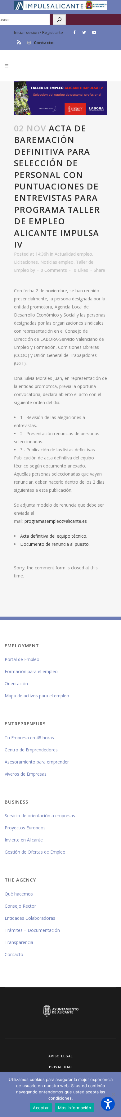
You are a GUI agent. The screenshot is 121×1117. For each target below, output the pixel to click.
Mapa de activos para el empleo (37, 696)
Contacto (44, 42)
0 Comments (54, 270)
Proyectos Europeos (25, 828)
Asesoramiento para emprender (37, 762)
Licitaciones (26, 262)
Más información (74, 1107)
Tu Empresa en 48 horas (29, 738)
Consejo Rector (20, 906)
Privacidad (60, 1067)
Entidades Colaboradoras (30, 918)
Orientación (16, 683)
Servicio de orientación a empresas (40, 815)
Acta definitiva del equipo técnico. (53, 536)
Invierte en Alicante (24, 840)
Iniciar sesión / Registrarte (38, 32)
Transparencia (19, 942)
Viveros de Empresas (26, 774)
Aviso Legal (60, 1056)
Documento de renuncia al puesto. (55, 544)
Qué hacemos (19, 894)
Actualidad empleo (73, 254)
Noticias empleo (57, 262)
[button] (108, 1104)
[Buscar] (59, 19)
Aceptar (41, 1107)
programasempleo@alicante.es (56, 521)
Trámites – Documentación (32, 930)
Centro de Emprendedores (31, 750)
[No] (113, 1094)
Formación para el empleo (31, 671)
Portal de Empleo (22, 659)
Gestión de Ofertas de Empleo (35, 852)
